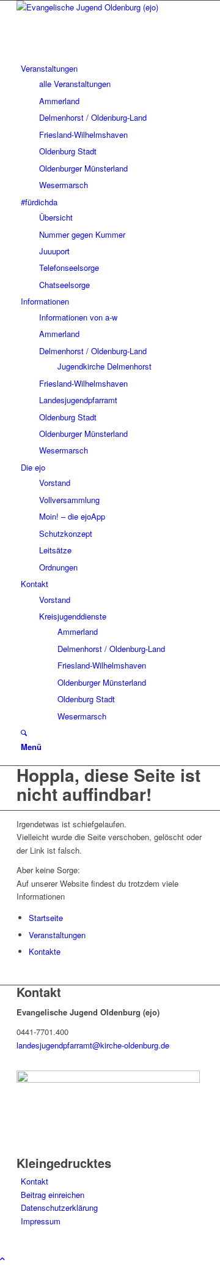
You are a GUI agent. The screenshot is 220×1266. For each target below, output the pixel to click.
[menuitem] (49, 68)
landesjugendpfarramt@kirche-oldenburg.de (92, 1045)
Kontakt (34, 1181)
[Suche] (24, 732)
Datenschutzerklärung (59, 1207)
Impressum (41, 1221)
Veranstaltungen (57, 935)
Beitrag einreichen (52, 1194)
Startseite (46, 917)
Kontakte (45, 951)
